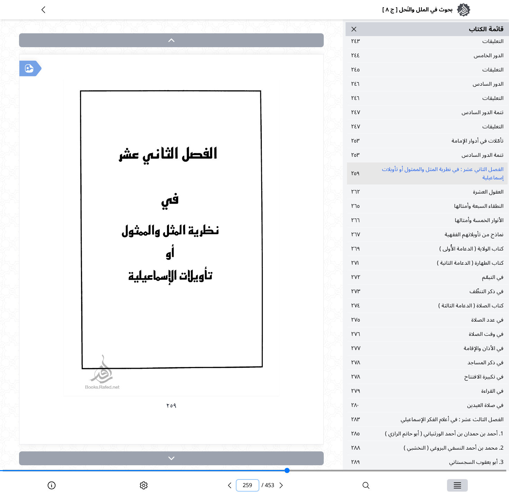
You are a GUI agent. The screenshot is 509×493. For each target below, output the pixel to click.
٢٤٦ (427, 84)
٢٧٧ (427, 348)
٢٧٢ (427, 277)
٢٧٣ (427, 291)
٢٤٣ (427, 41)
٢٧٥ (427, 320)
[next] (171, 458)
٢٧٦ (427, 334)
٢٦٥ (427, 206)
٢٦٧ (427, 234)
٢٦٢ (427, 192)
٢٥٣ (427, 141)
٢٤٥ (427, 70)
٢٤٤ (427, 55)
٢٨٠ (427, 405)
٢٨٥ (427, 434)
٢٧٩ (427, 391)
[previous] (229, 485)
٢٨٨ (427, 448)
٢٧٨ (427, 362)
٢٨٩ (427, 462)
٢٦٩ (427, 249)
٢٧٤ (427, 306)
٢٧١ (427, 263)
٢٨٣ (427, 419)
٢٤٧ (427, 112)
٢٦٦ (427, 220)
